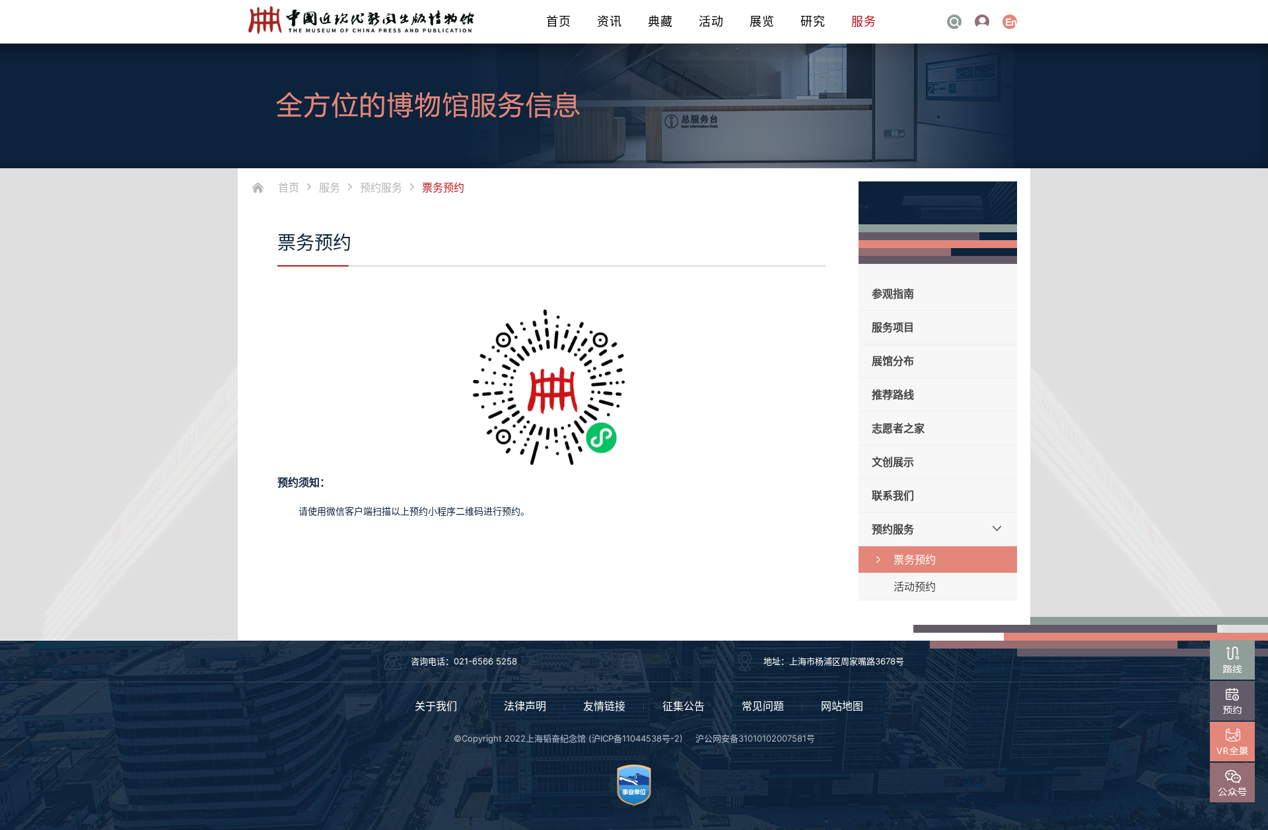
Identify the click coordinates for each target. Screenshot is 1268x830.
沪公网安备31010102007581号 (755, 738)
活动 (711, 21)
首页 (558, 21)
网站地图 (842, 706)
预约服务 (381, 187)
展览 (762, 21)
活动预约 (915, 586)
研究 (813, 21)
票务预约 (443, 187)
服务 (863, 21)
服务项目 (893, 327)
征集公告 (683, 706)
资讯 (609, 21)
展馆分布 (893, 360)
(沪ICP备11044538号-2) (635, 738)
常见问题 (763, 706)
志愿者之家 (898, 428)
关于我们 (436, 706)
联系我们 (893, 495)
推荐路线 (893, 394)
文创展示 (893, 461)
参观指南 (893, 293)
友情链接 (604, 706)
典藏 (660, 21)
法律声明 (525, 706)
